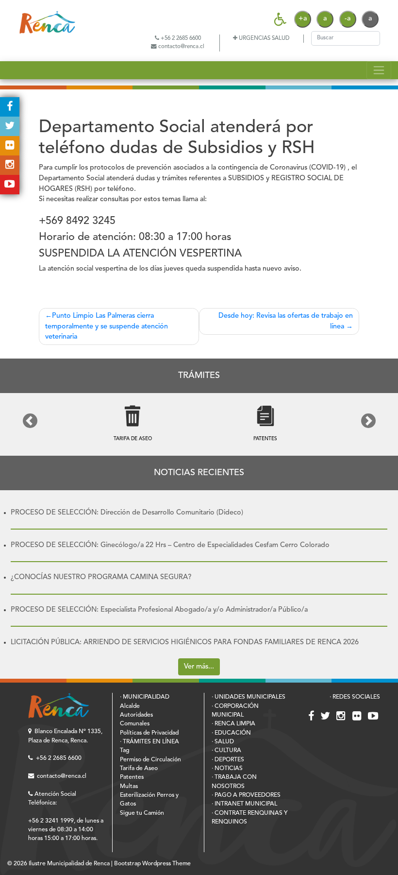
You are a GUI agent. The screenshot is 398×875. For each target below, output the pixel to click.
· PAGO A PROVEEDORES (246, 795)
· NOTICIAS (227, 769)
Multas (129, 786)
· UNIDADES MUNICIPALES (248, 697)
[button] (30, 420)
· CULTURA (226, 751)
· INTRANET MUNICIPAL (244, 804)
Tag (124, 751)
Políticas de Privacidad (149, 733)
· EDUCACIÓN (231, 733)
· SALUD (223, 742)
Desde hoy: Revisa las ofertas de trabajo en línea (285, 321)
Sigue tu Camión (142, 813)
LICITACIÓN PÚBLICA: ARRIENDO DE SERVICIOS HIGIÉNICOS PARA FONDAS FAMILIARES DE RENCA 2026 (185, 642)
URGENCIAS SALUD (263, 38)
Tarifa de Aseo (139, 769)
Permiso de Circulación (150, 760)
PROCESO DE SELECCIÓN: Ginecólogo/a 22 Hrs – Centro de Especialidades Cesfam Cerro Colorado (170, 545)
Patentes (132, 777)
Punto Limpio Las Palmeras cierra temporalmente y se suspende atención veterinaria (106, 326)
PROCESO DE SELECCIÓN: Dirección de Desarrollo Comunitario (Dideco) (127, 512)
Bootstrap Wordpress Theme (152, 864)
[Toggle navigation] (378, 70)
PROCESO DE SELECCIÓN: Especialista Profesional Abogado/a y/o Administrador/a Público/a (159, 610)
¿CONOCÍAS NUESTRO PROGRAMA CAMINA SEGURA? (101, 577)
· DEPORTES (228, 760)
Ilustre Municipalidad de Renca (69, 864)
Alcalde (130, 706)
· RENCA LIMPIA (233, 724)
